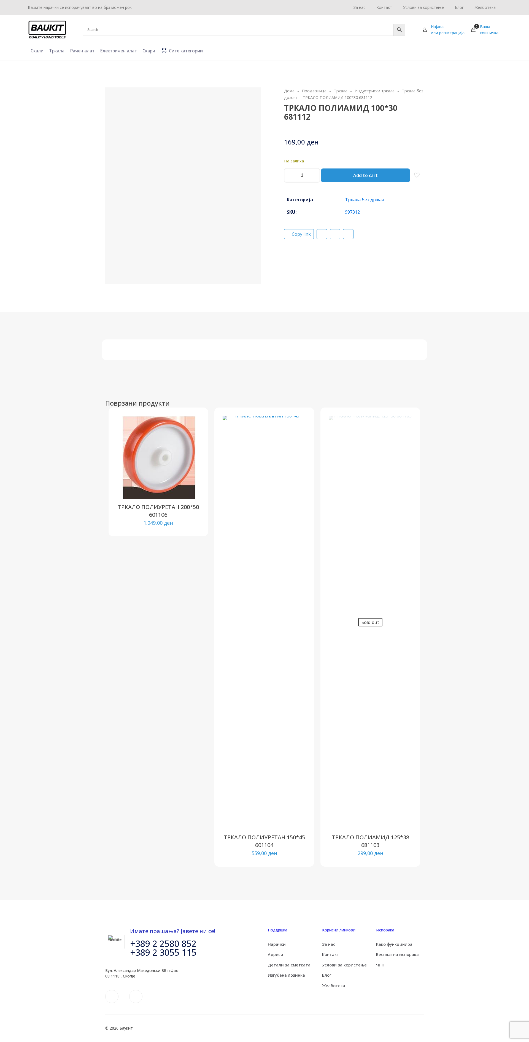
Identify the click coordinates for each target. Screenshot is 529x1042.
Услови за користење (344, 965)
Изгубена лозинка (286, 975)
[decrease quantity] (290, 175)
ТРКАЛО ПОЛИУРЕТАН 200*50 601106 (158, 510)
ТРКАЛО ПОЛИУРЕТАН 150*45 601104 (264, 841)
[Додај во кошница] (192, 423)
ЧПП (380, 965)
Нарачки (277, 944)
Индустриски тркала (375, 90)
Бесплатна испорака (397, 954)
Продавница (314, 90)
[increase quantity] (314, 175)
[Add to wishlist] (192, 447)
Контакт (330, 954)
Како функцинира (394, 944)
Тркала (340, 90)
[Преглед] (192, 459)
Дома (289, 90)
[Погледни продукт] (192, 435)
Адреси (275, 954)
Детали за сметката (289, 965)
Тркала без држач (364, 200)
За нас (328, 944)
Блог (326, 975)
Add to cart (365, 175)
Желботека (333, 985)
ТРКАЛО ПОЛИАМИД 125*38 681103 (370, 841)
